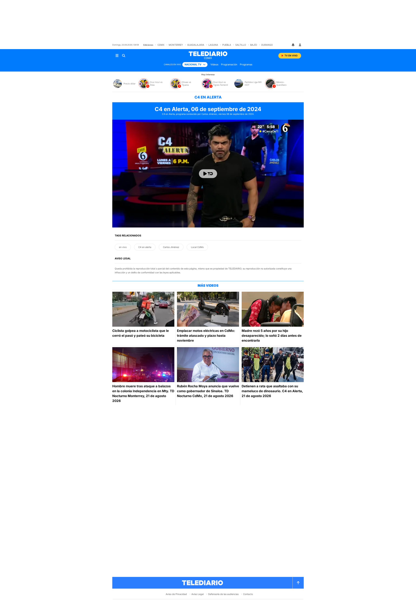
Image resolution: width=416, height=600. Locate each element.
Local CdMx (197, 247)
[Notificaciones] (293, 45)
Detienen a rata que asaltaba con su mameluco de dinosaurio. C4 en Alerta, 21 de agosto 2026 (272, 391)
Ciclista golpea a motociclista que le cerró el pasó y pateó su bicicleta (140, 333)
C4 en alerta (144, 247)
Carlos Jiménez (171, 247)
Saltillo (240, 44)
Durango (267, 44)
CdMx (160, 44)
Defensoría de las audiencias (223, 594)
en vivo (123, 247)
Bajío (253, 44)
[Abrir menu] (117, 55)
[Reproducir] (208, 173)
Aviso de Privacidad (176, 594)
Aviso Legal (197, 594)
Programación (229, 64)
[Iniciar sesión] (300, 44)
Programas (246, 64)
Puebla (226, 44)
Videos (214, 64)
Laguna (213, 44)
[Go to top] (298, 583)
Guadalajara (195, 44)
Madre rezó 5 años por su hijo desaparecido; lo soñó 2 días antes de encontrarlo (272, 335)
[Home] (208, 53)
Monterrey (176, 44)
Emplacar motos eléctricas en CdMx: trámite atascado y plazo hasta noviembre (206, 335)
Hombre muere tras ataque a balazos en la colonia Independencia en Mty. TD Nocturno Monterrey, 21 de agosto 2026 (143, 393)
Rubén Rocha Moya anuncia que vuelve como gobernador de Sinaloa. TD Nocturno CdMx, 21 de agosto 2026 (208, 391)
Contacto (248, 594)
